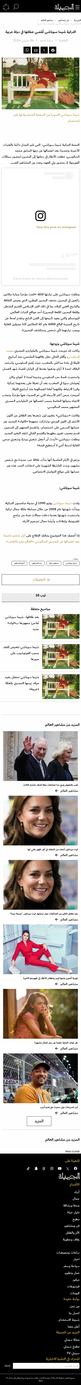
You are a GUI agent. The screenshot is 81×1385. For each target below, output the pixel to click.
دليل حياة (73, 1212)
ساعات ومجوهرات (68, 1252)
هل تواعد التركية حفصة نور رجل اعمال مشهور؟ (56, 1043)
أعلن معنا (74, 1326)
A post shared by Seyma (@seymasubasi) (40, 278)
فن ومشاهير (63, 20)
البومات (75, 1293)
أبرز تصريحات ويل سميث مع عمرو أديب (59, 1107)
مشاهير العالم (47, 20)
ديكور (76, 1279)
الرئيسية (77, 20)
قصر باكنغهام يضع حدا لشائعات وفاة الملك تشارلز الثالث (50, 785)
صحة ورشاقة (71, 1205)
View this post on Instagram (56, 227)
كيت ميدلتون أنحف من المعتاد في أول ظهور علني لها (53, 849)
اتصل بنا (74, 1313)
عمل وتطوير (72, 1273)
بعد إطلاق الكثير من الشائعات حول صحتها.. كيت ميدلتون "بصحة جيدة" (44, 914)
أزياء (77, 1192)
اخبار (77, 1259)
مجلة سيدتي (72, 1339)
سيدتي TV (73, 1353)
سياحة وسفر (72, 1266)
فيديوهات (73, 1286)
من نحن (75, 1306)
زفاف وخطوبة (71, 1239)
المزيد (39, 1121)
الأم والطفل (73, 1232)
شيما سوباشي (62, 503)
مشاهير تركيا (54, 563)
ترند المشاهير (37, 563)
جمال (76, 1198)
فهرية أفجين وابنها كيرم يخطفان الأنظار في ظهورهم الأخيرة (50, 978)
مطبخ (76, 1219)
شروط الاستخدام (69, 1319)
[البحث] (16, 7)
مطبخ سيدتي (72, 1346)
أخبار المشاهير (19, 563)
